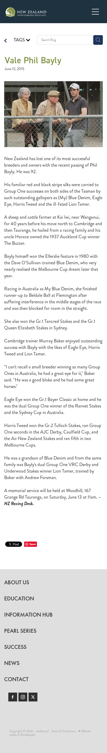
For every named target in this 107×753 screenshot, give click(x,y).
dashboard (42, 731)
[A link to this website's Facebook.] (12, 697)
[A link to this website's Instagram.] (22, 697)
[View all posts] (5, 41)
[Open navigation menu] (95, 11)
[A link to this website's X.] (33, 697)
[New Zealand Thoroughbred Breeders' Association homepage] (47, 12)
